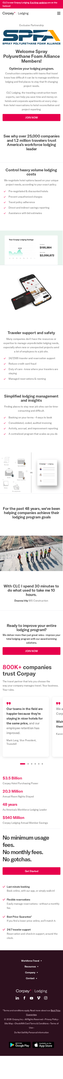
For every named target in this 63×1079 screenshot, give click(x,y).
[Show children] (41, 961)
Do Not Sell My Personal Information (31, 1032)
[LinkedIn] (17, 997)
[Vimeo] (38, 997)
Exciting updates (38, 2)
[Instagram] (45, 997)
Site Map (8, 1023)
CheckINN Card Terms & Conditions (32, 1023)
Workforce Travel (30, 960)
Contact (30, 978)
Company (30, 972)
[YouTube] (31, 997)
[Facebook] (24, 997)
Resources (30, 966)
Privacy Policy (51, 1019)
